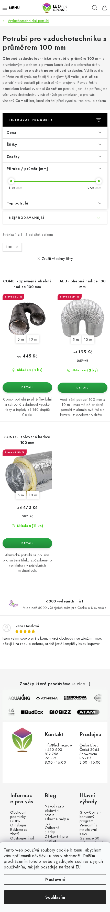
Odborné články (52, 830)
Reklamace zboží (19, 831)
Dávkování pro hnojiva (56, 838)
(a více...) (81, 683)
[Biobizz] (62, 712)
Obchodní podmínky (18, 814)
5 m (21, 339)
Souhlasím (55, 897)
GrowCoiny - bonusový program (90, 816)
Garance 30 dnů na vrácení (91, 840)
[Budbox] (34, 712)
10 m (33, 339)
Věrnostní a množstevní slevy (89, 829)
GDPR (15, 821)
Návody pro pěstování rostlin (54, 810)
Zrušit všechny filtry (57, 258)
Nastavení (55, 879)
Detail (27, 387)
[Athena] (48, 698)
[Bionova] (76, 698)
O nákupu (18, 825)
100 (10, 247)
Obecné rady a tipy (57, 821)
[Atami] (90, 712)
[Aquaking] (19, 698)
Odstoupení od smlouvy (22, 840)
